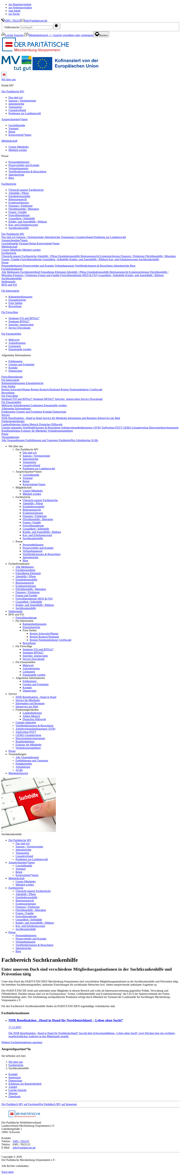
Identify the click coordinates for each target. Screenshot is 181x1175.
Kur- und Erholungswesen (23, 224)
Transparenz (15, 106)
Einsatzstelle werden (19, 349)
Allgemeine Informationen (16, 408)
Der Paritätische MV (12, 91)
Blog (11, 177)
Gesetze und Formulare (21, 364)
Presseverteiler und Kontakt (23, 165)
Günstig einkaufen (12, 427)
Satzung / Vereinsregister (22, 100)
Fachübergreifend (30, 272)
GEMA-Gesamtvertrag (136, 427)
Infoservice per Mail (109, 418)
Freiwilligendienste (19, 215)
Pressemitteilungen (18, 161)
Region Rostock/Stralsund (46, 389)
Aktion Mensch (30, 424)
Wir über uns (15, 1061)
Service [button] (5, 414)
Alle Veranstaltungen (13, 440)
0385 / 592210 (13, 20)
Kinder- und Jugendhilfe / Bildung (27, 221)
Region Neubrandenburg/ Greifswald (81, 389)
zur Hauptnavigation (19, 4)
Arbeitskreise (83, 440)
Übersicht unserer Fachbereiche (26, 189)
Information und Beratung (83, 418)
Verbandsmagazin (18, 168)
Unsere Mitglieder (18, 146)
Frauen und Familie (49, 275)
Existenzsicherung (18, 202)
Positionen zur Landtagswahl (24, 113)
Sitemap (12, 1093)
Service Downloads (19, 327)
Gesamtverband (17, 110)
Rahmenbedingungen (20, 296)
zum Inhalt (14, 10)
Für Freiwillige (9, 312)
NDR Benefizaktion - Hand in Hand (22, 418)
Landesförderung (11, 424)
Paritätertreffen (67, 440)
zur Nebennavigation (20, 7)
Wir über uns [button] (8, 79)
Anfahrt (12, 1086)
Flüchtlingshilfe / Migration (23, 208)
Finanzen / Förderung (20, 205)
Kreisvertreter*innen (19, 134)
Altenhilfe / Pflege (18, 193)
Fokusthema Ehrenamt (53, 272)
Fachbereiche (8, 183)
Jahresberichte (16, 103)
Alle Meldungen (10, 272)
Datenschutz (15, 370)
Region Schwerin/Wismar (16, 389)
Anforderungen (17, 342)
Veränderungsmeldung (60, 430)
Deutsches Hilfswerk (50, 424)
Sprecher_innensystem (21, 324)
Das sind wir (15, 97)
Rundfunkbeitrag (11, 430)
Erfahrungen (15, 361)
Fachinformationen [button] (11, 268)
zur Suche (14, 13)
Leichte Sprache (14, 35)
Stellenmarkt (8, 281)
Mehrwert (13, 339)
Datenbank (14, 1096)
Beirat (11, 131)
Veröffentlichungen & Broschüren (27, 171)
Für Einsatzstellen (11, 333)
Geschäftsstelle (16, 125)
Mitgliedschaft (9, 140)
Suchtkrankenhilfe (18, 227)
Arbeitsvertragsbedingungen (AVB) (81, 427)
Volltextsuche (11, 27)
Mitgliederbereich (39, 35)
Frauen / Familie (17, 212)
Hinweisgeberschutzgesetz (164, 427)
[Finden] (56, 26)
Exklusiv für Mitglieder (34, 430)
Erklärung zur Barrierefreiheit (24, 1083)
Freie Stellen (15, 303)
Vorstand (13, 128)
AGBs (94, 440)
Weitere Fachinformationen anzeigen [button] (21, 1042)
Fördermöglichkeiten (13, 421)
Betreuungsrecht (17, 199)
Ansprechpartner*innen (14, 119)
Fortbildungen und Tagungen (42, 440)
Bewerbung (15, 306)
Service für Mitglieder (55, 418)
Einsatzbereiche (17, 299)
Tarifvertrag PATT (112, 427)
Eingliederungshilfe (19, 196)
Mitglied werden (17, 149)
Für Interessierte (10, 290)
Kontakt (12, 367)
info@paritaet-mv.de (35, 20)
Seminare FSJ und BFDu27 (23, 318)
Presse (4, 262)
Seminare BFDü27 (19, 321)
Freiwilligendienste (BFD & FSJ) (79, 275)
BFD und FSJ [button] (9, 284)
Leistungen (14, 346)
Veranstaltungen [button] (10, 437)
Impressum (14, 1077)
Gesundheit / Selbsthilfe (21, 218)
